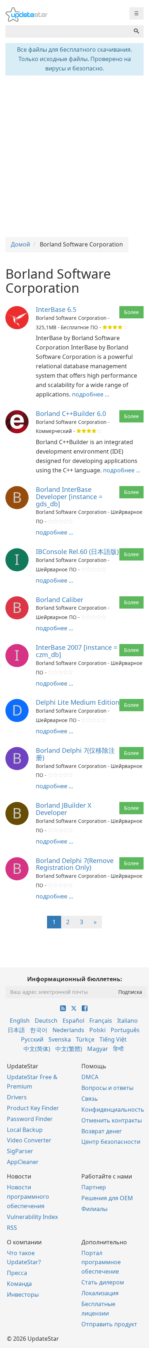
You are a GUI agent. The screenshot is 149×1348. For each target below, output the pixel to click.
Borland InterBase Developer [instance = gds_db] (69, 496)
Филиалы (94, 1209)
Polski (97, 1030)
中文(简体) (37, 1049)
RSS (12, 1228)
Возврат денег (101, 1131)
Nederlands (68, 1030)
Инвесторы (23, 1294)
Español (73, 1021)
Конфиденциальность (112, 1109)
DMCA (89, 1077)
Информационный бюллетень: (74, 979)
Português (125, 1030)
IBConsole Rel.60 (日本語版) (77, 551)
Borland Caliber (59, 599)
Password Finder (30, 1119)
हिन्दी (118, 1049)
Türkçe (85, 1039)
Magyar (97, 1049)
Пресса (17, 1273)
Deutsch (46, 1021)
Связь (89, 1099)
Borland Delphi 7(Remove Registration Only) (75, 864)
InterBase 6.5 (56, 309)
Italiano (127, 1021)
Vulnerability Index (32, 1217)
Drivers (17, 1097)
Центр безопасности (110, 1142)
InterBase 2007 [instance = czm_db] (76, 651)
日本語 (16, 1030)
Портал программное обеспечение (101, 1262)
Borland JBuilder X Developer (63, 809)
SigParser (20, 1151)
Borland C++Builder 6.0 (71, 413)
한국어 (38, 1030)
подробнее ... (90, 394)
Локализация (100, 1293)
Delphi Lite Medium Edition (77, 702)
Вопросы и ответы (107, 1088)
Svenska (59, 1039)
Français (100, 1021)
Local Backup (25, 1130)
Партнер (93, 1187)
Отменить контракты (111, 1120)
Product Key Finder (33, 1108)
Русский (32, 1039)
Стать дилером (102, 1282)
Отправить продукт (109, 1324)
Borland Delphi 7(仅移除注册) (75, 754)
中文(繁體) (68, 1049)
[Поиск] (136, 31)
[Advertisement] (74, 155)
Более (131, 312)
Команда (19, 1284)
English (20, 1021)
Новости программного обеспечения (28, 1196)
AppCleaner (23, 1162)
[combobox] (67, 31)
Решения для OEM (107, 1198)
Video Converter (29, 1140)
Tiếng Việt (113, 1039)
